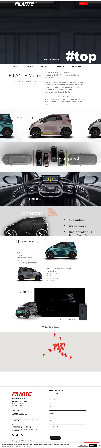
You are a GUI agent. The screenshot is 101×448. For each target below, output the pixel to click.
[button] (31, 66)
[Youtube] (22, 435)
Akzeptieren (93, 445)
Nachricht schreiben (54, 426)
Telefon (51, 413)
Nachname (72, 399)
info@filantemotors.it (19, 414)
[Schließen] (99, 445)
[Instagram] (17, 435)
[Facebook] (13, 435)
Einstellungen (83, 445)
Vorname (51, 399)
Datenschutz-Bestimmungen (23, 446)
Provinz (51, 420)
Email (50, 406)
